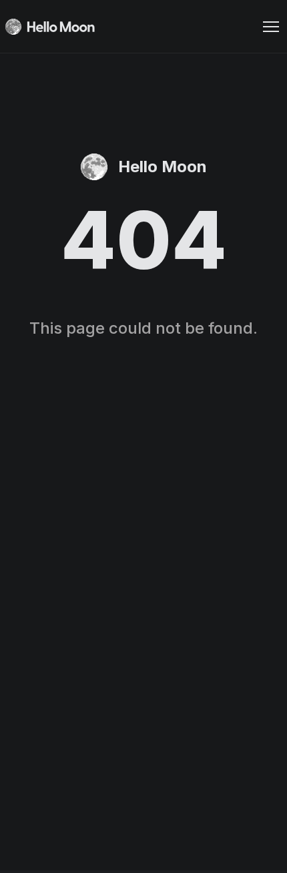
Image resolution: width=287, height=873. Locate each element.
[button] (271, 26)
